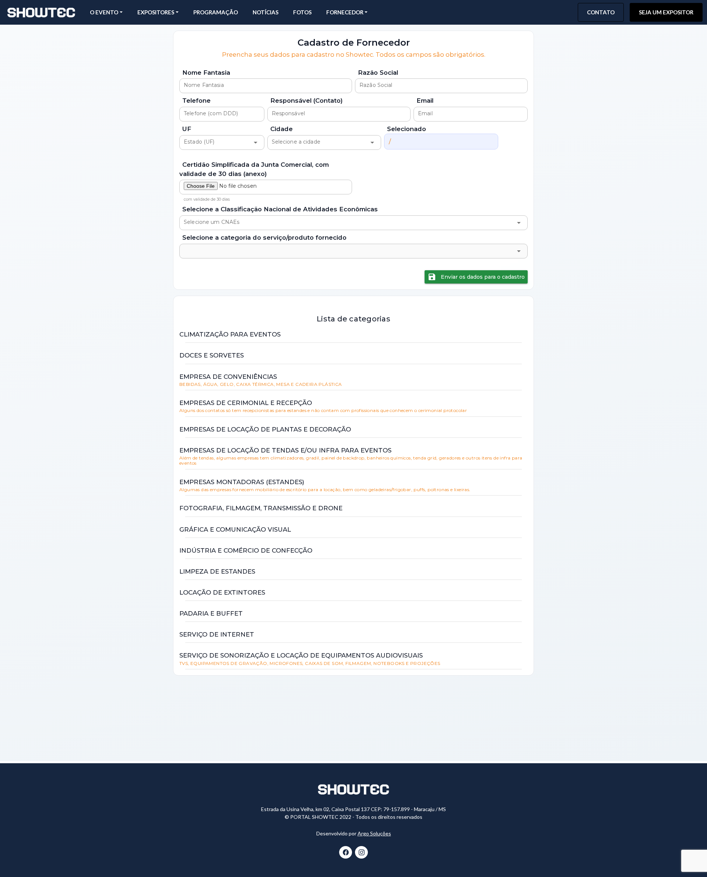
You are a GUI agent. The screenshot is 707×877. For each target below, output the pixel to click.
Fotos (302, 12)
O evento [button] (104, 12)
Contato (601, 12)
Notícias (265, 12)
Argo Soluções (374, 833)
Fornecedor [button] (344, 12)
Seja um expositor (666, 12)
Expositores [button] (155, 12)
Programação (215, 12)
